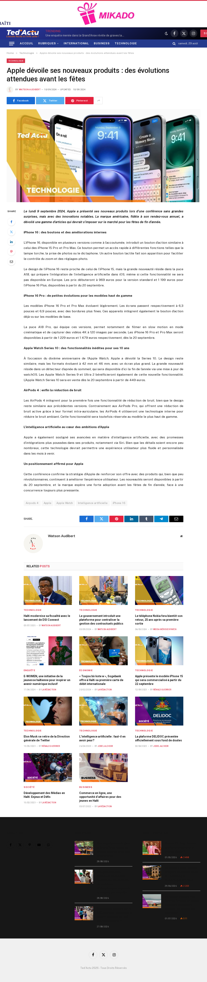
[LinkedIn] (11, 242)
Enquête (29, 670)
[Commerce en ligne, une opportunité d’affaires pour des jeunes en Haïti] (103, 767)
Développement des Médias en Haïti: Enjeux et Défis (44, 794)
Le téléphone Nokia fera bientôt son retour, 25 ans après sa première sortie (159, 619)
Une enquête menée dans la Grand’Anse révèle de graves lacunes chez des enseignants (114, 849)
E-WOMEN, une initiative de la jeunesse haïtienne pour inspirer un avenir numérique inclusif (47, 680)
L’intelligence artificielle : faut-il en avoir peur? (102, 738)
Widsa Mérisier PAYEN (164, 629)
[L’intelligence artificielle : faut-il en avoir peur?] (103, 711)
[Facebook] (11, 222)
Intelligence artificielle (93, 503)
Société (29, 787)
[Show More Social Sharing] (99, 100)
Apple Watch (64, 503)
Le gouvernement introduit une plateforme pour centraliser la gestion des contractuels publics (101, 619)
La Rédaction (49, 690)
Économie (86, 670)
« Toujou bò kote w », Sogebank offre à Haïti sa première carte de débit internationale (101, 680)
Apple (48, 503)
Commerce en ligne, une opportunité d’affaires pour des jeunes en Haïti (100, 796)
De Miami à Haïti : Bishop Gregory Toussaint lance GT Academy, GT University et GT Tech (181, 874)
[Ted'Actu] (22, 33)
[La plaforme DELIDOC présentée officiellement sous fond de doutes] (159, 711)
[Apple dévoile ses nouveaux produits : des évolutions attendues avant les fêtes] (103, 155)
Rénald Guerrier (162, 690)
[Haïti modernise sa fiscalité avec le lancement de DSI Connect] (48, 590)
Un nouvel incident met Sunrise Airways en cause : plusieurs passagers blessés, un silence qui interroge (182, 904)
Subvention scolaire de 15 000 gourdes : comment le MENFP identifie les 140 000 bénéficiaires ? (114, 914)
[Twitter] (11, 232)
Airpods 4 (32, 503)
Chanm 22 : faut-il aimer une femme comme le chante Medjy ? (180, 847)
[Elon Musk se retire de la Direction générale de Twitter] (48, 711)
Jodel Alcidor (105, 746)
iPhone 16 (119, 503)
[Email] (11, 261)
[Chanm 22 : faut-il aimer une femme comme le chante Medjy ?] (152, 848)
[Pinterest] (11, 251)
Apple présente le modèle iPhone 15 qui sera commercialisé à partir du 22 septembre (159, 680)
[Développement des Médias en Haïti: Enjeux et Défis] (48, 767)
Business (85, 787)
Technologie (15, 61)
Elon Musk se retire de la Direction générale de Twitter (47, 738)
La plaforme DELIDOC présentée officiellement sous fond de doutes (158, 738)
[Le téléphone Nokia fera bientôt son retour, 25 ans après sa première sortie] (159, 590)
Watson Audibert (30, 89)
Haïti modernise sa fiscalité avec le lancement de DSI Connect (47, 617)
